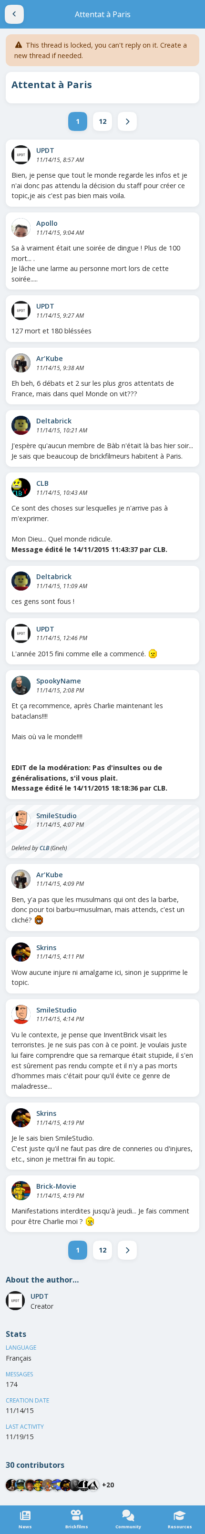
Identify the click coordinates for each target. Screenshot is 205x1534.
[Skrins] (21, 952)
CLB (42, 483)
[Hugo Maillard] (75, 1485)
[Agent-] (84, 1485)
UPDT (45, 150)
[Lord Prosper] (48, 1485)
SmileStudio (56, 815)
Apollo (47, 223)
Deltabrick (54, 420)
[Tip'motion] (57, 1485)
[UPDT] (21, 154)
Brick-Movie (56, 1186)
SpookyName (58, 680)
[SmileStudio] (21, 820)
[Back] (14, 14)
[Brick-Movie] (21, 1190)
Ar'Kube (49, 358)
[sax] (21, 1485)
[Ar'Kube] (21, 362)
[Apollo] (21, 227)
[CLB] (21, 487)
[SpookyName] (21, 685)
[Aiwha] (12, 1485)
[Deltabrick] (21, 425)
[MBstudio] (93, 1485)
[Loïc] (30, 1485)
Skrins (46, 947)
